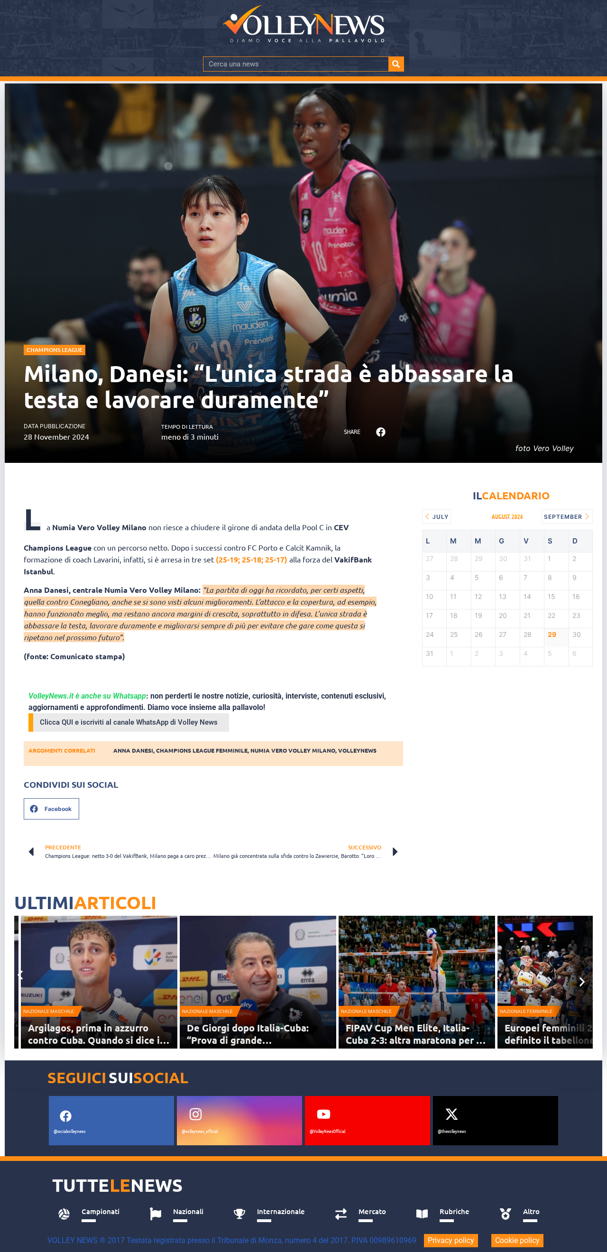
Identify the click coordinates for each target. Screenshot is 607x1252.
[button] (380, 432)
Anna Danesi (133, 750)
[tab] (93, 1214)
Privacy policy (451, 1240)
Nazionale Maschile (48, 1011)
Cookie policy (517, 1240)
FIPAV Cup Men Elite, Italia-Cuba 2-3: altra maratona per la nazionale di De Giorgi (415, 1040)
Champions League (55, 350)
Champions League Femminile (202, 750)
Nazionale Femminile (526, 1011)
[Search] (396, 64)
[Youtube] (323, 1114)
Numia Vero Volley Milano (292, 750)
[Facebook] (65, 1116)
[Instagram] (195, 1114)
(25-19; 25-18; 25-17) (251, 559)
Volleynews (357, 750)
